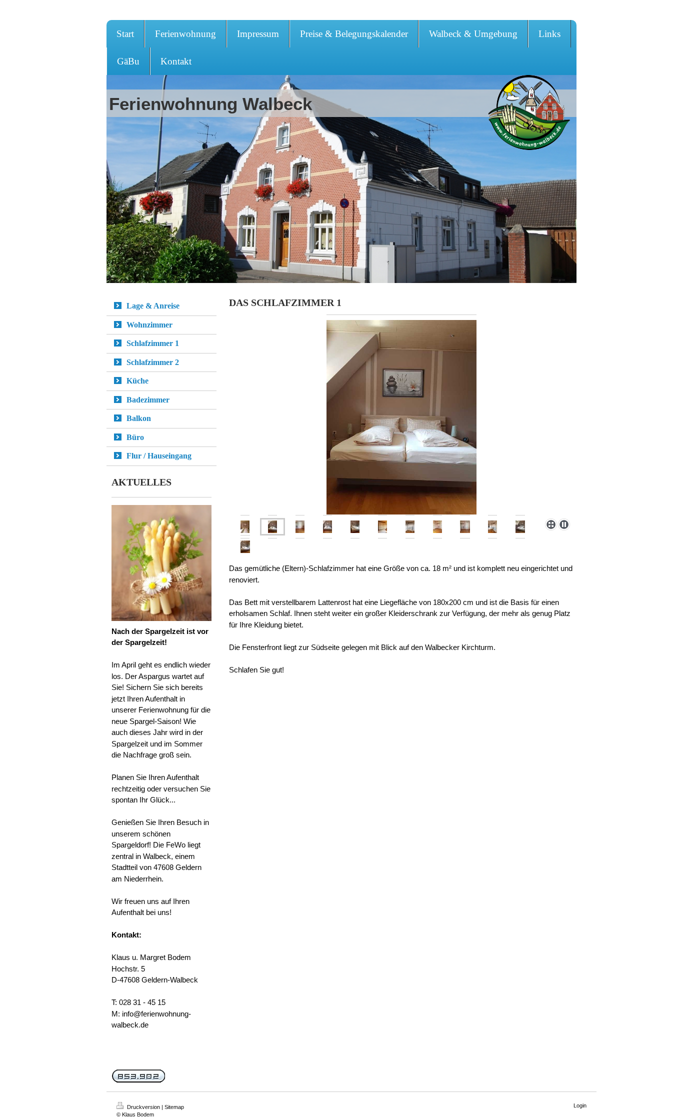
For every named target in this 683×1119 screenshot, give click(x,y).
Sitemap (174, 1107)
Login (580, 1105)
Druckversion (144, 1107)
